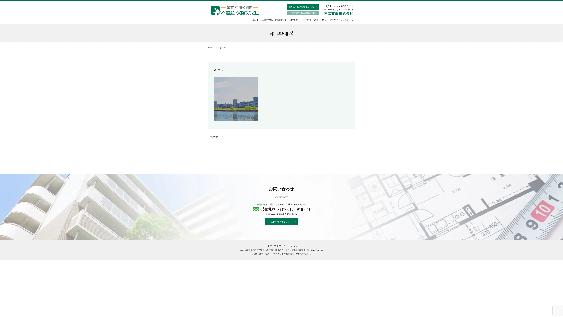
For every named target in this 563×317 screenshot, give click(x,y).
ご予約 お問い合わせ (339, 20)
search (354, 20)
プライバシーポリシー (289, 246)
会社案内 (307, 20)
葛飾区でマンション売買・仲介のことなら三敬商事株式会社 (278, 250)
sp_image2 (214, 137)
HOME (255, 20)
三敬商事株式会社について (274, 20)
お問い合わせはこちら (281, 222)
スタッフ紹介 (320, 20)
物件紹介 (294, 20)
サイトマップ (270, 246)
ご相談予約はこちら (303, 6)
